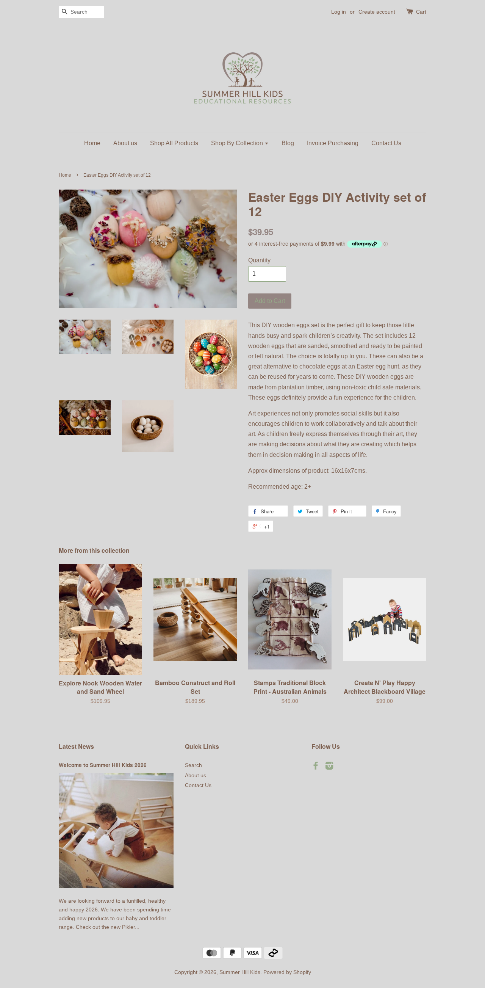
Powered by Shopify (287, 972)
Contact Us (386, 143)
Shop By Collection (237, 143)
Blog (288, 143)
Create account (376, 12)
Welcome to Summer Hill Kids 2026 (103, 764)
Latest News (76, 746)
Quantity (259, 260)
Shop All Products (174, 143)
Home (92, 143)
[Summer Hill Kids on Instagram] (329, 767)
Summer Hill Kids (239, 972)
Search (193, 765)
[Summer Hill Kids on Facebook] (315, 767)
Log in (338, 12)
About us (125, 143)
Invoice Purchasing (332, 143)
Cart (421, 12)
